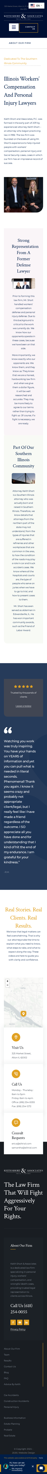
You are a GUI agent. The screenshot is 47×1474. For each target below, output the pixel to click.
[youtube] (19, 1322)
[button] (23, 1014)
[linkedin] (26, 1322)
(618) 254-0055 (21, 1309)
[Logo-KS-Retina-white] (23, 13)
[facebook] (13, 1322)
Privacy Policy (17, 1329)
